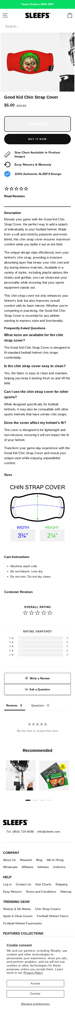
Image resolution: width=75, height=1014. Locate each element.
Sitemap (65, 891)
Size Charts (43, 884)
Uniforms (59, 867)
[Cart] (70, 15)
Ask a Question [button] (39, 689)
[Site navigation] (5, 15)
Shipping (61, 884)
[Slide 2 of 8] (54, 775)
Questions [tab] (37, 705)
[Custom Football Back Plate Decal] (54, 775)
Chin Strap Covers (47, 909)
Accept (35, 983)
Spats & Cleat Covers (18, 916)
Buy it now (37, 139)
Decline (35, 993)
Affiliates (27, 867)
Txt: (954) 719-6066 (20, 831)
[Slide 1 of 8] (21, 775)
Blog (39, 860)
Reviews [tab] (11, 705)
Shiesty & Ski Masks (17, 909)
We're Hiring (55, 860)
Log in (7, 884)
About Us (9, 860)
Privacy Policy (33, 972)
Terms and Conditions (41, 891)
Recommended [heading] (37, 750)
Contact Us (23, 884)
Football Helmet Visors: (53, 916)
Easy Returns (12, 891)
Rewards (26, 860)
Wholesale (10, 867)
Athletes (43, 867)
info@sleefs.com (48, 831)
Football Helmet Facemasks (22, 923)
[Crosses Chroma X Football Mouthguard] (21, 775)
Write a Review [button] (40, 678)
